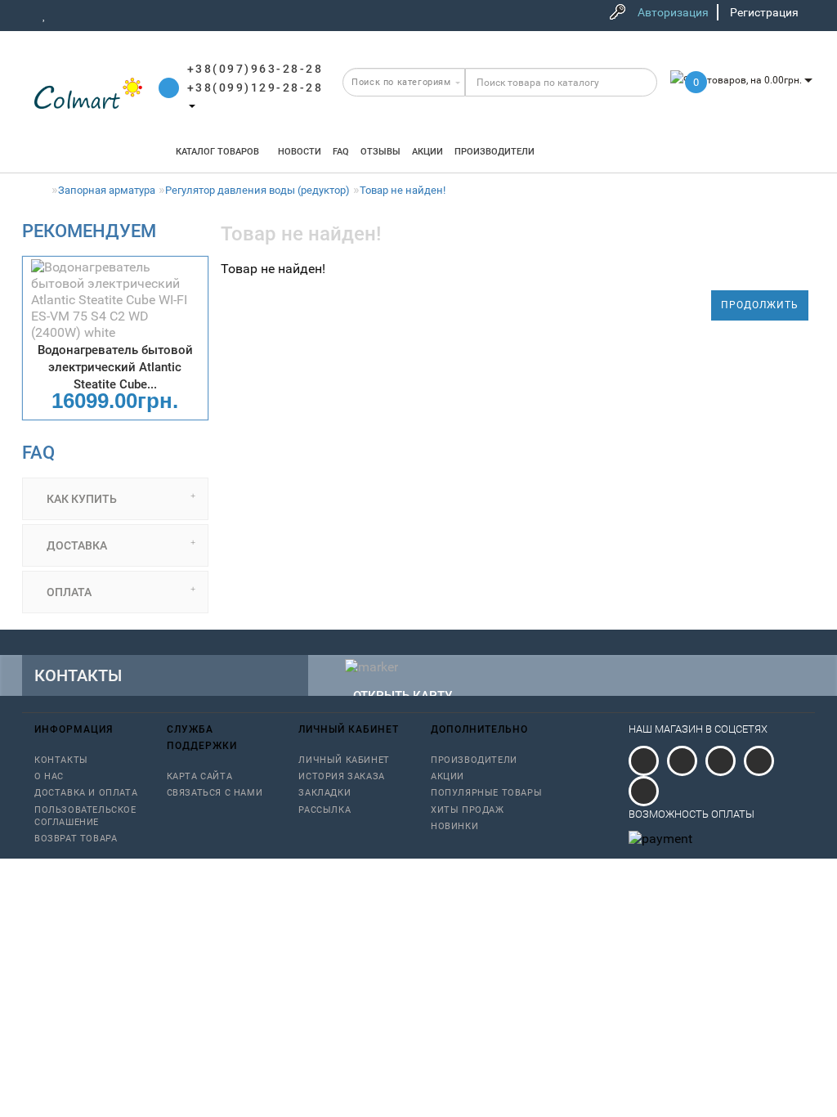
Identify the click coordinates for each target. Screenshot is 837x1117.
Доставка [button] (75, 545)
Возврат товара (75, 838)
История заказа (341, 776)
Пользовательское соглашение (85, 816)
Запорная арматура (106, 190)
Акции (427, 151)
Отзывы (380, 151)
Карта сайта (200, 776)
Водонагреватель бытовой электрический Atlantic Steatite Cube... (115, 367)
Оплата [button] (68, 592)
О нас (49, 776)
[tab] (115, 498)
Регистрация (764, 12)
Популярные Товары (486, 792)
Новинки (454, 826)
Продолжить (760, 305)
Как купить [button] (80, 498)
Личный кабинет (343, 760)
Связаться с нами (215, 792)
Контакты (61, 760)
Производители (494, 151)
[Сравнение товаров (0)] (67, 14)
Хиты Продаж (467, 810)
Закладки (324, 792)
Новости (299, 151)
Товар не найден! (402, 190)
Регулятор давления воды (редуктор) (257, 190)
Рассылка (324, 810)
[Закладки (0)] (45, 14)
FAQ (341, 151)
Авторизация (673, 12)
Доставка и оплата (85, 792)
